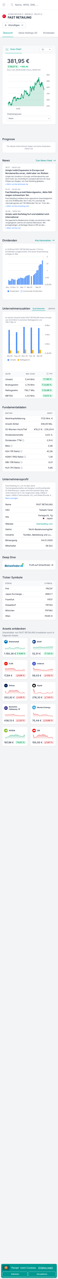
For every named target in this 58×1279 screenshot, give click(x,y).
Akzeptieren (42, 1274)
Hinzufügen (14, 25)
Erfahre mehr (45, 1267)
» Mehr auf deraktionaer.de (16, 184)
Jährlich (51, 308)
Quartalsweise (39, 308)
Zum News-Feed (44, 160)
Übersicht (8, 33)
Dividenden (48, 33)
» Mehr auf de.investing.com (17, 206)
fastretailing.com (44, 524)
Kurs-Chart (15, 49)
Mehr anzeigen (11, 498)
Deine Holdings (28, 33)
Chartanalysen (14, 114)
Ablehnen (15, 1274)
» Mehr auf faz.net (13, 228)
